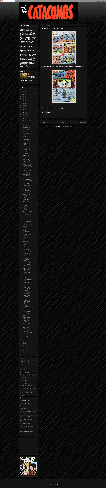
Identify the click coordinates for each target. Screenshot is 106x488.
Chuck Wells (32, 74)
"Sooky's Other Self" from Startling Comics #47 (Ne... (27, 270)
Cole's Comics (23, 369)
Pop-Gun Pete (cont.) (26, 324)
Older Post (83, 122)
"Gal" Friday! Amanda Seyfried (26, 243)
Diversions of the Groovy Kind (28, 374)
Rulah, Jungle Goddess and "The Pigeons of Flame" (28, 307)
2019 (23, 94)
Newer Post (45, 122)
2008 (23, 119)
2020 (23, 91)
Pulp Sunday (23, 397)
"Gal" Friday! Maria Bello (26, 202)
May (24, 341)
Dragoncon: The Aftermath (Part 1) (27, 133)
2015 (23, 103)
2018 (23, 96)
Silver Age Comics (24, 406)
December (26, 120)
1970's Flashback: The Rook (27, 198)
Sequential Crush (24, 403)
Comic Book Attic (24, 372)
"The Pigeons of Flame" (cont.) (27, 312)
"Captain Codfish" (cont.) (27, 218)
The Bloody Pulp (24, 414)
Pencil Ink (22, 395)
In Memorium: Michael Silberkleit (26, 248)
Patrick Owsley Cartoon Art (27, 392)
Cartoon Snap (23, 366)
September (26, 127)
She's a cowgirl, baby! (27, 156)
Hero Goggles (23, 383)
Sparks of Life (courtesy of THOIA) (26, 160)
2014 (23, 105)
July (24, 336)
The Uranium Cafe (25, 423)
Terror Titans (23, 408)
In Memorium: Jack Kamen (27, 227)
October (25, 125)
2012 (23, 110)
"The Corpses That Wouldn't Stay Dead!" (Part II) (27, 288)
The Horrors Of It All (25, 416)
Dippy (24, 315)
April (24, 343)
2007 (23, 353)
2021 (23, 89)
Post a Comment (48, 115)
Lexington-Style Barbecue (27, 152)
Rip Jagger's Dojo (24, 400)
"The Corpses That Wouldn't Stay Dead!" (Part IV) (27, 301)
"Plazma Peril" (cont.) (26, 195)
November (26, 123)
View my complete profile (26, 82)
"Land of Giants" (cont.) (27, 238)
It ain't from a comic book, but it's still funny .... (27, 175)
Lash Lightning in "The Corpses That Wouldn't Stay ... (27, 281)
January (25, 350)
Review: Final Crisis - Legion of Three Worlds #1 (27, 181)
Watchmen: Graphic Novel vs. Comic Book (27, 332)
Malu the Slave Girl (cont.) (27, 171)
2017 (23, 98)
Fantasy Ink (23, 377)
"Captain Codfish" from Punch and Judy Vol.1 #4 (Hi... (28, 213)
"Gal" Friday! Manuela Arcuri (27, 328)
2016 (23, 101)
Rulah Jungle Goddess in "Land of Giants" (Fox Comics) (27, 233)
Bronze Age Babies (25, 364)
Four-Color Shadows (25, 380)
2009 (23, 116)
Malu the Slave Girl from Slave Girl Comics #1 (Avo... (27, 166)
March (25, 345)
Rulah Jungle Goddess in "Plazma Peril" (27, 191)
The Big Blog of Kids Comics (27, 411)
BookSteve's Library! (25, 361)
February (25, 348)
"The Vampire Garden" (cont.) (27, 265)
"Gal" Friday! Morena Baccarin (26, 138)
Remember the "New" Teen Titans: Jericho (27, 223)
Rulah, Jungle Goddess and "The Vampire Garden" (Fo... (27, 260)
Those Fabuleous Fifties (26, 426)
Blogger (61, 484)
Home (64, 122)
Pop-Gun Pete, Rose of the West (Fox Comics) (27, 319)
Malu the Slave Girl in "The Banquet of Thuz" (27, 144)
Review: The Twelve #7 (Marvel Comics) (26, 207)
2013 (23, 107)
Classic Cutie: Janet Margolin (27, 186)
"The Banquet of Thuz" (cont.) (27, 149)
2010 (23, 114)
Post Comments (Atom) (67, 126)
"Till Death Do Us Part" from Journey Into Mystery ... (27, 253)
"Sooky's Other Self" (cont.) (27, 276)
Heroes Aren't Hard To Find (27, 385)
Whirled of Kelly (24, 429)
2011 (23, 112)
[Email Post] (62, 108)
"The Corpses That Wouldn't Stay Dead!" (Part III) (27, 294)
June (24, 339)
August (25, 129)
